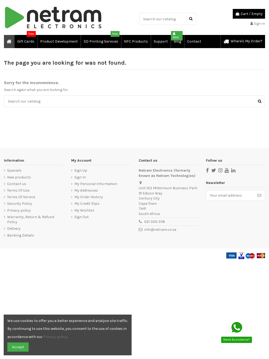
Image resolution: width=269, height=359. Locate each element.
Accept (18, 347)
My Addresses (86, 190)
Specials (14, 170)
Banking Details (20, 235)
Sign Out (81, 217)
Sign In (80, 177)
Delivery (13, 228)
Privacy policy (19, 210)
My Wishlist (84, 210)
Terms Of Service (21, 197)
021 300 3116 (154, 221)
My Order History (88, 197)
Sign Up (80, 170)
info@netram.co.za (160, 229)
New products (19, 177)
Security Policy (19, 203)
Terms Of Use (18, 190)
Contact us (16, 184)
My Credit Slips (87, 203)
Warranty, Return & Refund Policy (30, 219)
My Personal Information (95, 184)
